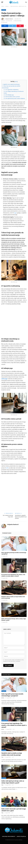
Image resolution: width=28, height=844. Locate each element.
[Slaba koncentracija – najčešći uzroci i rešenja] (14, 37)
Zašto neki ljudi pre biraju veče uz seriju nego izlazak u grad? (13, 619)
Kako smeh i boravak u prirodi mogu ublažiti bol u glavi (13, 810)
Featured (4, 750)
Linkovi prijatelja (21, 836)
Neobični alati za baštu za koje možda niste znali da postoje (13, 597)
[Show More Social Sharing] (25, 26)
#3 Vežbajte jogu (9, 95)
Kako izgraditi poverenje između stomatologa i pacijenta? (13, 553)
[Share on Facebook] (5, 26)
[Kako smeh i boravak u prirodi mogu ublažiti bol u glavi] (14, 799)
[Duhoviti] (14, 2)
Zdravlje (4, 691)
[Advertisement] (14, 64)
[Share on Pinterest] (20, 26)
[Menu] (2, 2)
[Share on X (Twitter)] (12, 26)
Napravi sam (4, 720)
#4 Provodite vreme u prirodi (12, 96)
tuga (15, 213)
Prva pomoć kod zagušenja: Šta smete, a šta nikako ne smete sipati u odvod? (13, 575)
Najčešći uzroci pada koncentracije (11, 84)
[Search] (26, 2)
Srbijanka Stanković (9, 18)
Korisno (3, 9)
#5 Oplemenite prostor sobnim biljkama (14, 98)
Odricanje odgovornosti (8, 836)
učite (7, 468)
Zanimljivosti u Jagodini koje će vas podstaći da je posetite (21, 517)
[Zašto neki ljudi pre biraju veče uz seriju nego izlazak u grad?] (14, 610)
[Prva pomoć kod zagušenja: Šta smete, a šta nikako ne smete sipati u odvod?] (14, 565)
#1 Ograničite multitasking (11, 89)
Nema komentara (18, 20)
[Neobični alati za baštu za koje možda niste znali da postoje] (14, 588)
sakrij (16, 81)
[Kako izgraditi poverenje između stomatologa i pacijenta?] (14, 543)
